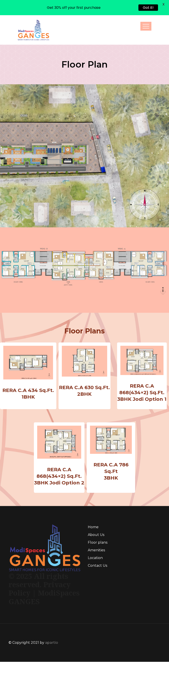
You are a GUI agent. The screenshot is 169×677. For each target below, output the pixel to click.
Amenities (96, 535)
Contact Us (97, 550)
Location (95, 542)
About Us (96, 519)
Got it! (148, 7)
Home (93, 512)
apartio (51, 627)
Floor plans (97, 527)
